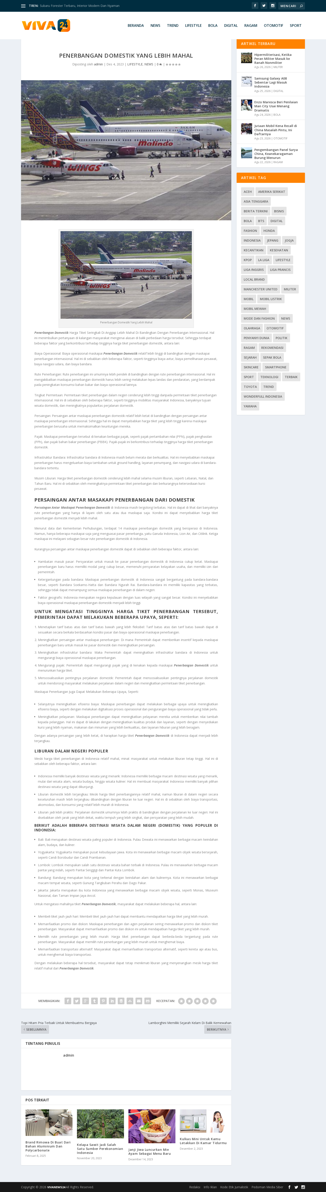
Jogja (289, 240)
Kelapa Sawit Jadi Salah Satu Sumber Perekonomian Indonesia (100, 1149)
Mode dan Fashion (259, 318)
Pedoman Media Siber (267, 1187)
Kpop (248, 260)
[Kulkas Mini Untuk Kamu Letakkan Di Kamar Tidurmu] (203, 1121)
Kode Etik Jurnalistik (234, 1187)
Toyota (250, 387)
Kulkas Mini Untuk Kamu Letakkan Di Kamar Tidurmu (203, 1141)
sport (249, 377)
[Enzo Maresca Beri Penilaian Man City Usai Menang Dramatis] (246, 105)
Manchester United (260, 289)
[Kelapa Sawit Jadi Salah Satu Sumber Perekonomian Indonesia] (100, 1123)
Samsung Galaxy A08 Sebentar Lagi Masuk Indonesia (270, 82)
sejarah (250, 357)
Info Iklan (210, 1187)
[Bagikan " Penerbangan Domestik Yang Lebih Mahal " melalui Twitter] (76, 1001)
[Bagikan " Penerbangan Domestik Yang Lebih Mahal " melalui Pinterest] (103, 1001)
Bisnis (279, 211)
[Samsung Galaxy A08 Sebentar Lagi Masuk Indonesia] (246, 81)
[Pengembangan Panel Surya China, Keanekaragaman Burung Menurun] (246, 152)
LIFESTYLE (193, 26)
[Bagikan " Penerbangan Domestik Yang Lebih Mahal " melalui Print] (147, 1001)
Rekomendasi (272, 348)
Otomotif (275, 328)
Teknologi (269, 377)
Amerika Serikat (271, 192)
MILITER (278, 67)
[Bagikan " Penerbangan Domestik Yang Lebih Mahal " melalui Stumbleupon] (130, 1001)
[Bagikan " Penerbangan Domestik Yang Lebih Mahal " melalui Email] (138, 1001)
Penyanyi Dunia (256, 338)
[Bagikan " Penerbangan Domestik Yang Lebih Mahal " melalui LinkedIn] (112, 1001)
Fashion (250, 231)
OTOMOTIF (273, 26)
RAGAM (250, 26)
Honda (269, 231)
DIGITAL (231, 26)
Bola (248, 221)
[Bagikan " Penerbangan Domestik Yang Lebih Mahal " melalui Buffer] (121, 1001)
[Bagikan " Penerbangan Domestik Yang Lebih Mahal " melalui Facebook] (67, 1001)
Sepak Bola (272, 357)
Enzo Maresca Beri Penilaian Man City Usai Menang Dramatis (276, 106)
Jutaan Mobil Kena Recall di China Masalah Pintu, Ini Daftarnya (275, 130)
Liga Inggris (254, 270)
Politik (281, 338)
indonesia (252, 240)
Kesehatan (279, 250)
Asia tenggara (256, 201)
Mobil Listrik (271, 299)
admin (98, 64)
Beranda (136, 26)
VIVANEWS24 (56, 1187)
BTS (261, 221)
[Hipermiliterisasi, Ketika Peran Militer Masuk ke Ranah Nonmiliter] (246, 57)
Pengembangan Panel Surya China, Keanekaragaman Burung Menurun (276, 154)
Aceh (248, 192)
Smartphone (276, 367)
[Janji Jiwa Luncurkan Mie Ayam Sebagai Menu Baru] (151, 1126)
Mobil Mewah (255, 309)
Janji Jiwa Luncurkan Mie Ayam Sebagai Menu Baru (149, 1151)
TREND (173, 26)
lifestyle (283, 260)
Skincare (251, 367)
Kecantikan (253, 250)
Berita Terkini (256, 211)
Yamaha (250, 406)
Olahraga (252, 328)
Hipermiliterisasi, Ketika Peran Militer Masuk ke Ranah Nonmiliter (273, 59)
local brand (254, 279)
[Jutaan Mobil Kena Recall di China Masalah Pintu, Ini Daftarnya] (246, 128)
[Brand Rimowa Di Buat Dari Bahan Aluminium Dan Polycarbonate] (49, 1122)
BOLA (213, 26)
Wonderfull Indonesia (263, 396)
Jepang (272, 240)
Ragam (249, 348)
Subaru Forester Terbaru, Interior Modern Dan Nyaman (80, 6)
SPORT (296, 26)
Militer (290, 289)
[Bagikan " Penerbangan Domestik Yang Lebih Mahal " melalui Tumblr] (94, 1001)
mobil (248, 299)
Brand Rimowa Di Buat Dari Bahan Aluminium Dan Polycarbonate (48, 1146)
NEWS (155, 26)
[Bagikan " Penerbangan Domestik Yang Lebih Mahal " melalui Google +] (85, 1001)
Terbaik (291, 377)
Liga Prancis (280, 270)
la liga (263, 260)
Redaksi (194, 1187)
